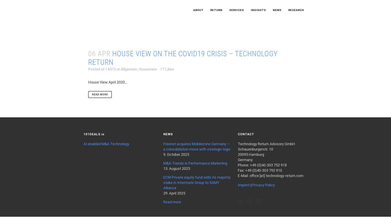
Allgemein (129, 69)
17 (167, 69)
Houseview (148, 69)
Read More (100, 94)
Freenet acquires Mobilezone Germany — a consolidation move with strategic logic (197, 146)
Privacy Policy (263, 185)
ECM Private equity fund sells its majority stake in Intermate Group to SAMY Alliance (197, 182)
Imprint (244, 185)
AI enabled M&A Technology (106, 144)
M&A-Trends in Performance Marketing (195, 163)
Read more (172, 202)
